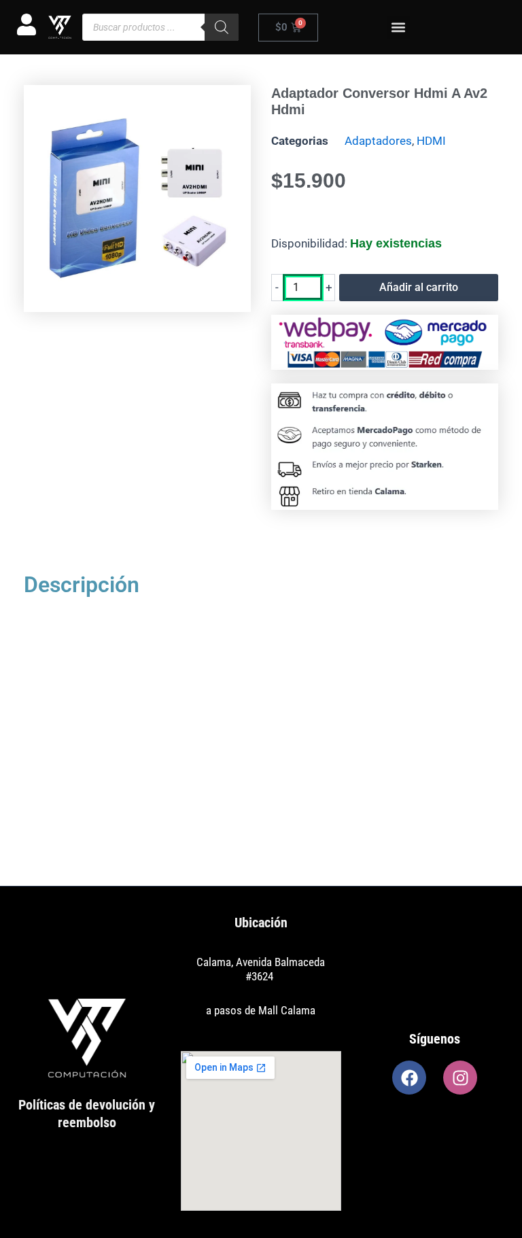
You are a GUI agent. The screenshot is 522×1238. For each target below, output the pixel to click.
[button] (398, 27)
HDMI (431, 141)
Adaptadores (378, 141)
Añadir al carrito (418, 287)
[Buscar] (222, 27)
